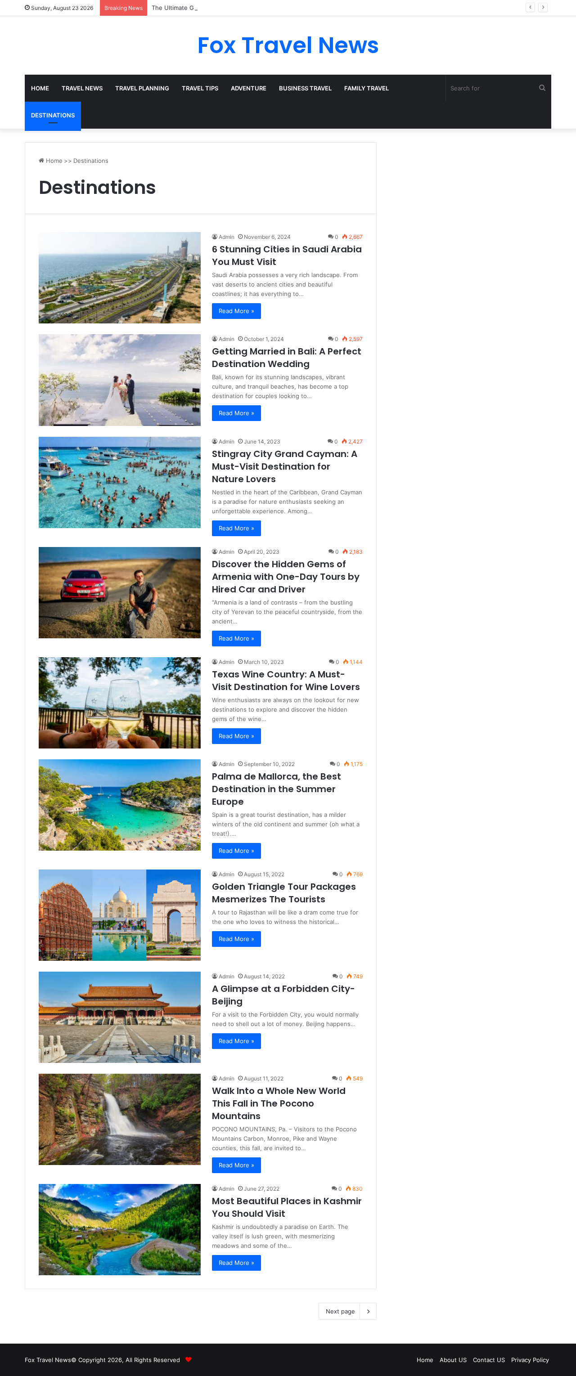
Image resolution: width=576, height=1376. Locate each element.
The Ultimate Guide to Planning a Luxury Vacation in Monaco (237, 7)
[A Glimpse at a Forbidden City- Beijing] (120, 1017)
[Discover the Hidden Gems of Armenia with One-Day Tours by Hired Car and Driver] (120, 592)
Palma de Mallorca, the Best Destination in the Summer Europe (276, 789)
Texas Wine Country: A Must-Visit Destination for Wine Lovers (286, 680)
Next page (340, 1311)
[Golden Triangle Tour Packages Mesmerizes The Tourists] (120, 915)
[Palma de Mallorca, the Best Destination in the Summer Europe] (120, 805)
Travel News (82, 88)
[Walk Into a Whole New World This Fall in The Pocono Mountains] (120, 1119)
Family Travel (366, 88)
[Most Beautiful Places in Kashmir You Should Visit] (120, 1229)
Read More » (236, 310)
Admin (226, 236)
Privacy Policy (530, 1359)
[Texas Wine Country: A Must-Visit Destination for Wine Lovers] (120, 703)
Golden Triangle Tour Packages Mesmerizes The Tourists (284, 892)
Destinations (53, 115)
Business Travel (305, 88)
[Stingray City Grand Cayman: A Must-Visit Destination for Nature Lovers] (120, 482)
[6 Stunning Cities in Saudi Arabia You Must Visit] (120, 277)
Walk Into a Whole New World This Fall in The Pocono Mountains (279, 1103)
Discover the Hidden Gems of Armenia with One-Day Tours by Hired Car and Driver (286, 577)
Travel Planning (142, 88)
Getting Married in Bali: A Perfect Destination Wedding (286, 357)
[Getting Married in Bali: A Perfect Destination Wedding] (120, 380)
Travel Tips (200, 88)
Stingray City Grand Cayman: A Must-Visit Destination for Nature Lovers (284, 466)
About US (453, 1359)
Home (40, 88)
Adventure (248, 88)
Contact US (489, 1359)
